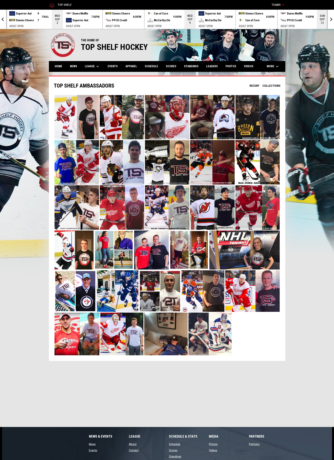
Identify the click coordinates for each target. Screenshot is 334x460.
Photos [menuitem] (231, 66)
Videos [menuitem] (248, 66)
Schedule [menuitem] (151, 66)
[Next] (331, 19)
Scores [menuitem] (171, 66)
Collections (271, 86)
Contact (134, 450)
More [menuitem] (273, 66)
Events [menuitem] (113, 66)
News (92, 444)
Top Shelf (60, 5)
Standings (175, 456)
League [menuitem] (92, 66)
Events (93, 450)
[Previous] (3, 19)
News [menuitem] (73, 66)
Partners (254, 444)
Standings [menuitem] (191, 66)
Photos (213, 444)
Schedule (174, 444)
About (132, 444)
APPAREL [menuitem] (131, 66)
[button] (77, 117)
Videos (213, 450)
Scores (173, 450)
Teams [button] (278, 5)
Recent (255, 86)
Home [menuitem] (58, 66)
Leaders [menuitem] (212, 66)
